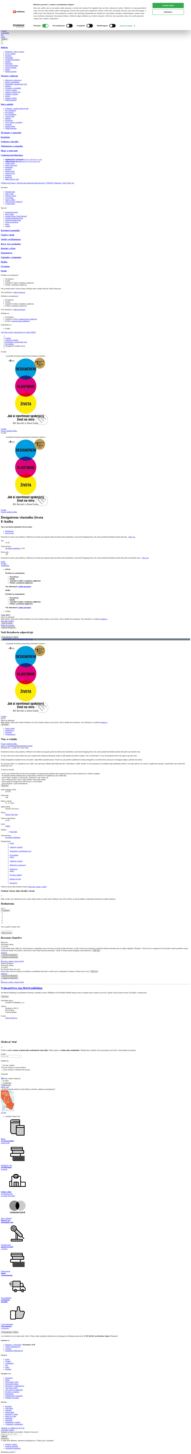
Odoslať (4, 1436)
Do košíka (5, 724)
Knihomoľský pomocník (14, 1396)
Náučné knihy (10, 126)
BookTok (8, 177)
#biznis (20, 746)
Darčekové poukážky (10, 230)
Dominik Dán (10, 192)
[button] (95, 617)
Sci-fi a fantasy (10, 54)
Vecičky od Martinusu (11, 239)
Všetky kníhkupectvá (12, 1347)
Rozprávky (9, 120)
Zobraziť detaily (126, 26)
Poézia (7, 70)
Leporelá (8, 124)
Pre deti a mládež (16, 875)
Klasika (8, 62)
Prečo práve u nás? (11, 1382)
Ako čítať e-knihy (11, 1388)
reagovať (4, 953)
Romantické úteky (11, 212)
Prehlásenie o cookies (12, 1422)
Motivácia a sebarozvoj (13, 80)
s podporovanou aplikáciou (27, 319)
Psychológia (9, 344)
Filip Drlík (13, 832)
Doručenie (9, 1378)
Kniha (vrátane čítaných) (11, 1078)
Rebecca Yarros (10, 196)
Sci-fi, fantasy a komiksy (14, 122)
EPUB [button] (7, 569)
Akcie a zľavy (10, 173)
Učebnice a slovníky (10, 141)
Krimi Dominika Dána (13, 220)
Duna (7, 224)
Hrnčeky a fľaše (8, 248)
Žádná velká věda (11, 815)
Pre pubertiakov (10, 114)
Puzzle (4, 271)
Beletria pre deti (15, 879)
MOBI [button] (7, 590)
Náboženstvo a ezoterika (12, 146)
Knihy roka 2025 (11, 165)
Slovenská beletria (11, 66)
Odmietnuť (168, 12)
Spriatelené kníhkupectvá (14, 1351)
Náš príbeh (9, 1408)
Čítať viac (131, 537)
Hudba (4, 262)
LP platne (5, 266)
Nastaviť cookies (11, 1444)
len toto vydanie (8, 1065)
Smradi (7, 226)
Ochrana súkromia (11, 1446)
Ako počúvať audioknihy (14, 1390)
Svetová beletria (10, 68)
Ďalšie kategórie (11, 72)
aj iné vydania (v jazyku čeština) (14, 1067)
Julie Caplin (9, 194)
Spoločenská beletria (12, 60)
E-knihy (4, 31)
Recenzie (8, 732)
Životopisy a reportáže (13, 88)
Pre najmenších (10, 110)
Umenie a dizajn (11, 98)
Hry (2, 35)
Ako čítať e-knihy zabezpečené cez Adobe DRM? (18, 332)
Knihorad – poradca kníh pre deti (16, 108)
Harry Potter (9, 214)
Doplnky (4, 39)
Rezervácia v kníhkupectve (14, 1386)
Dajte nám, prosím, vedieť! (37, 887)
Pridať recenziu (6, 933)
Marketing (8, 1418)
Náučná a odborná (9, 76)
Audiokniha (7, 1083)
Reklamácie (9, 1394)
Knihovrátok (9, 1412)
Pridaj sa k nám (10, 1416)
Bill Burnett (9, 531)
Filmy (3, 37)
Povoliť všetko (168, 5)
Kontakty (8, 1406)
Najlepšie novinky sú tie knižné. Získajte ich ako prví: (19, 1432)
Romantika (9, 58)
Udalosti (8, 1349)
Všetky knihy (10, 163)
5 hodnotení (5, 910)
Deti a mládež (7, 104)
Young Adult (9, 116)
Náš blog (8, 1410)
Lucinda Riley (10, 204)
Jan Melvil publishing (12, 548)
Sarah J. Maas (10, 200)
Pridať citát (5, 1087)
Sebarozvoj (14, 869)
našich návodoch (19, 292)
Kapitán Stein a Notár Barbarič (16, 216)
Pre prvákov (9, 112)
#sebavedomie (27, 746)
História (8, 86)
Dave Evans (9, 533)
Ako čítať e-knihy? (7, 621)
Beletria (4, 47)
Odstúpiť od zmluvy (12, 1398)
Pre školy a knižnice (12, 1392)
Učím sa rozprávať (11, 222)
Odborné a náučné (11, 340)
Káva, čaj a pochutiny (11, 244)
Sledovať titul (6, 1085)
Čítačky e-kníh (7, 235)
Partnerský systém (11, 1414)
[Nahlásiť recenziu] (2, 980)
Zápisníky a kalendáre (11, 257)
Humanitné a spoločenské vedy (16, 84)
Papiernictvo (6, 253)
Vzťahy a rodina (11, 90)
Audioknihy (5, 33)
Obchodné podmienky (13, 1448)
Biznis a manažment (12, 82)
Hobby (7, 96)
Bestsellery (9, 167)
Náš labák (8, 1420)
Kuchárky (5, 137)
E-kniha (6, 1081)
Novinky (8, 169)
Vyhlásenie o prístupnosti (14, 1424)
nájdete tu (103, 619)
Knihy (12, 843)
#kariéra (15, 746)
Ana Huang (9, 198)
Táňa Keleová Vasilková (13, 202)
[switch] (69, 25)
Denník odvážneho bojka (14, 218)
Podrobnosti (9, 730)
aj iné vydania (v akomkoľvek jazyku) (16, 1070)
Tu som (3, 1113)
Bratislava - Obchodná (13, 1345)
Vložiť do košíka (7, 623)
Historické (8, 64)
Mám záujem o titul (12, 179)
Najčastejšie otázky (12, 1384)
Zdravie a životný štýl (12, 92)
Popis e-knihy (10, 728)
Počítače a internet (11, 94)
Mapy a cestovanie (9, 151)
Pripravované (10, 171)
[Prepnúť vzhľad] (2, 42)
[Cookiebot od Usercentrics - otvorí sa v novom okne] (18, 25)
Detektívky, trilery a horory (14, 52)
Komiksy (8, 56)
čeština (7, 826)
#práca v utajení (6, 746)
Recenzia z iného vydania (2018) (12, 961)
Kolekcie (8, 175)
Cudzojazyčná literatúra (12, 155)
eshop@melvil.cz (11, 1018)
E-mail (3, 1054)
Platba (7, 1380)
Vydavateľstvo (10, 734)
